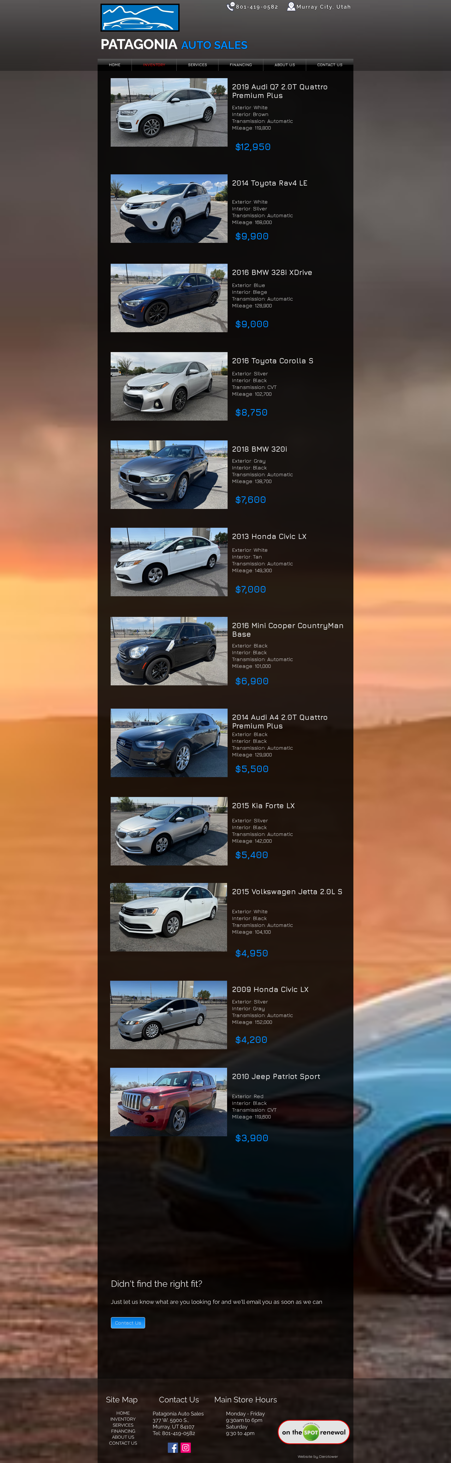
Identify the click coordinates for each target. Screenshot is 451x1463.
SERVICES (123, 1425)
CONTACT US (123, 1443)
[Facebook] (173, 1448)
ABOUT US (123, 1437)
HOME (123, 1413)
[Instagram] (186, 1448)
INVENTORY (123, 1419)
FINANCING (123, 1431)
